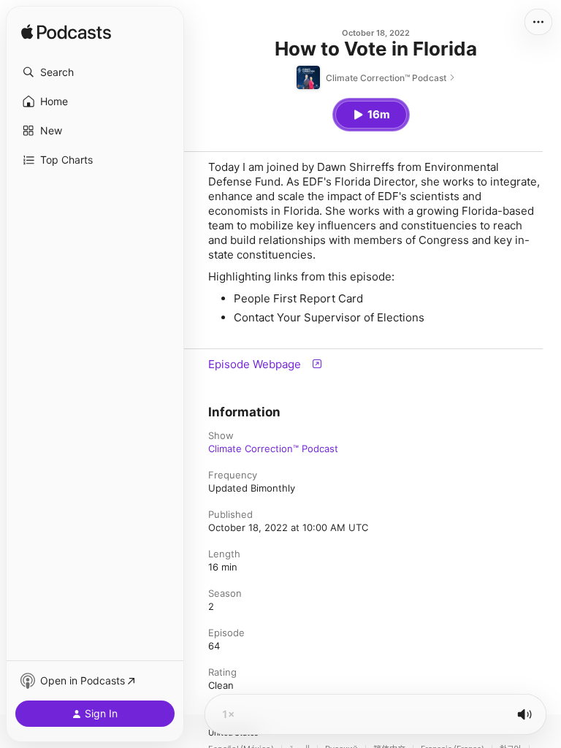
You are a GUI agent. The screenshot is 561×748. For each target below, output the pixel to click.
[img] (66, 33)
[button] (95, 72)
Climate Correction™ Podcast (273, 448)
